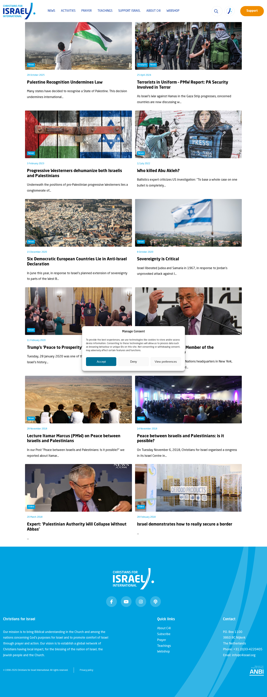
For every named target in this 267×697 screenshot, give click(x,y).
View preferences (166, 361)
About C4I (153, 11)
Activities (68, 11)
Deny (133, 361)
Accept (101, 361)
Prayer (86, 11)
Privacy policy (86, 670)
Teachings (105, 11)
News (51, 11)
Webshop (173, 11)
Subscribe (163, 634)
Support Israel (129, 11)
